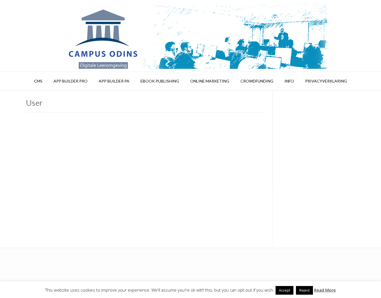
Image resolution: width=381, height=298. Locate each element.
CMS (38, 81)
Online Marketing (209, 81)
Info (289, 81)
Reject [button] (304, 290)
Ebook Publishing (160, 81)
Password (289, 131)
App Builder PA (114, 81)
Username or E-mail (299, 107)
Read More (325, 290)
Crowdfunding (256, 81)
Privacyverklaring (326, 81)
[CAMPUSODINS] (190, 36)
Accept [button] (284, 290)
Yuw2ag (109, 127)
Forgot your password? (317, 222)
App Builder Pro (71, 81)
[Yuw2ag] (60, 116)
